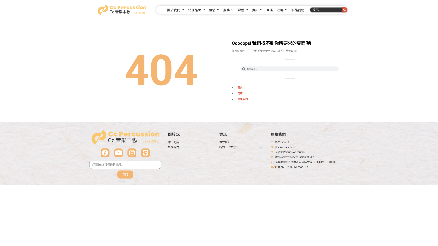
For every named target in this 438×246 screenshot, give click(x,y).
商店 (269, 10)
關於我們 (173, 10)
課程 (241, 10)
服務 (226, 10)
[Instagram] (131, 152)
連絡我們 (278, 134)
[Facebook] (105, 152)
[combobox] (326, 9)
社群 (280, 10)
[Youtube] (118, 152)
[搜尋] (344, 9)
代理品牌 (194, 10)
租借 (212, 10)
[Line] (145, 152)
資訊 (255, 10)
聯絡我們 (297, 10)
